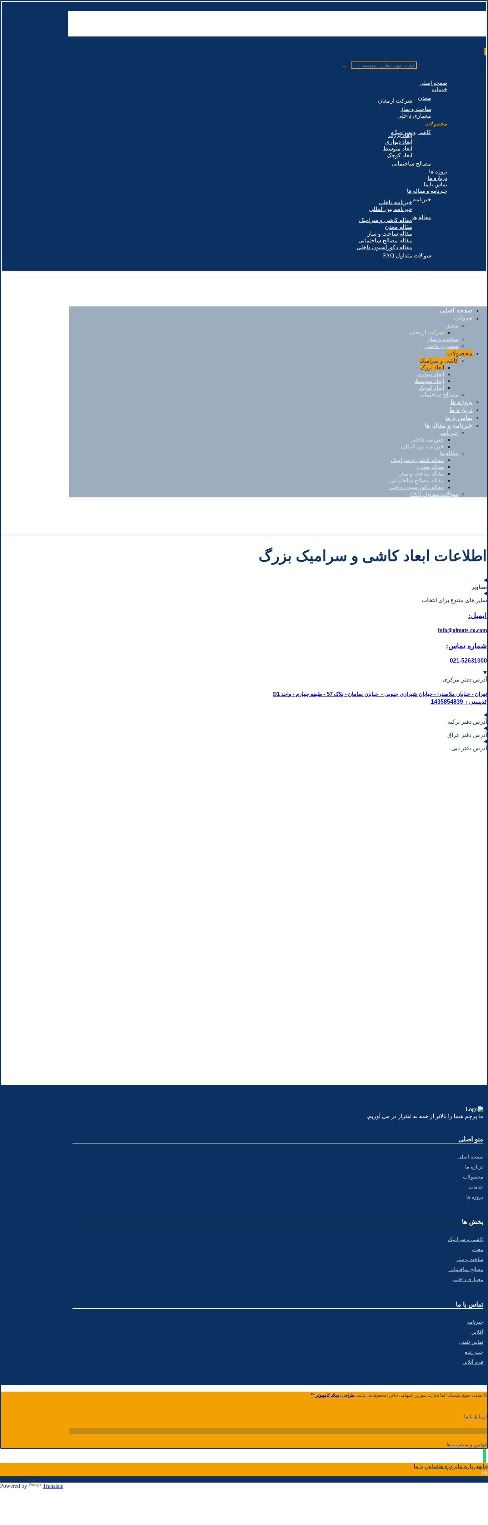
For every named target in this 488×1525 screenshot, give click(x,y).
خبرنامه (475, 1322)
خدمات (476, 1187)
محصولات (473, 1177)
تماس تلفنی (471, 1342)
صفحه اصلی (470, 1157)
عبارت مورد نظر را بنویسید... (452, 65)
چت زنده (474, 1352)
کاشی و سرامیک (465, 1239)
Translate (53, 1486)
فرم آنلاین (472, 1362)
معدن (477, 1249)
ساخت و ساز (469, 1259)
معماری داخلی (468, 1279)
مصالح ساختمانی (465, 1269)
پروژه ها (474, 1197)
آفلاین (477, 1332)
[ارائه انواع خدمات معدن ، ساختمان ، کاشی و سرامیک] (436, 33)
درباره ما (474, 1167)
